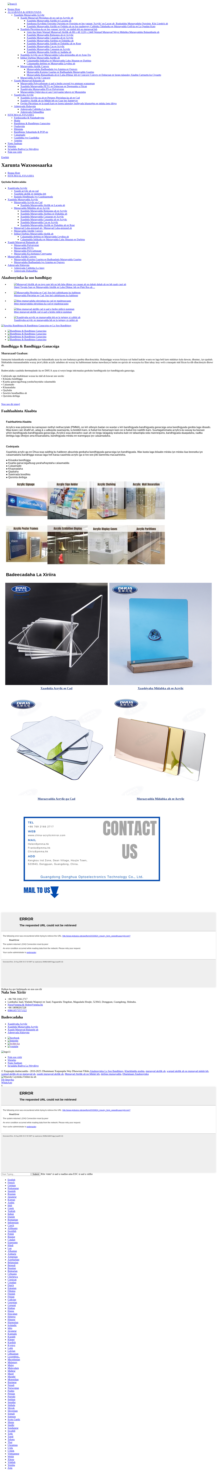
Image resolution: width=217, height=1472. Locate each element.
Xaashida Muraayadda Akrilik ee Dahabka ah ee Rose (54, 43)
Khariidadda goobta (134, 1071)
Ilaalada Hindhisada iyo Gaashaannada (33, 196)
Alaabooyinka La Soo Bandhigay (106, 1071)
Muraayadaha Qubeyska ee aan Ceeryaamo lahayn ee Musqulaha (53, 92)
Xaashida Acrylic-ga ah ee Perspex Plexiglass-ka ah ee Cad (50, 97)
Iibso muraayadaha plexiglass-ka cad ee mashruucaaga (41, 303)
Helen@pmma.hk (34, 1004)
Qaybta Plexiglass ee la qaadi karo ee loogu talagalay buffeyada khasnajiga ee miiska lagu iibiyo (68, 103)
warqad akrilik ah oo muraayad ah (18, 1074)
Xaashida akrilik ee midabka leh (30, 193)
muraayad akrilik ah (156, 1071)
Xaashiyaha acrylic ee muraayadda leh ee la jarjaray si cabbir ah (46, 320)
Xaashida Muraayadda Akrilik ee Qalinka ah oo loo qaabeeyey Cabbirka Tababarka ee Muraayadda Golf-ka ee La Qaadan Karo (91, 26)
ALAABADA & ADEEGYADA (24, 12)
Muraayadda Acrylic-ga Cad (28, 202)
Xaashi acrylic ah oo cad (26, 191)
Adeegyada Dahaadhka (32, 112)
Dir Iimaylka (7, 1079)
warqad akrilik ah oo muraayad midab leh (187, 1071)
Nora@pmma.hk (16, 1004)
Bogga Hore (14, 9)
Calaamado (19, 134)
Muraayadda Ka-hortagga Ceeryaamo (33, 253)
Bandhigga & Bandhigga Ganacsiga (32, 123)
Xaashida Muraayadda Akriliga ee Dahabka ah (50, 40)
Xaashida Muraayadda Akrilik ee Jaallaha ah (49, 52)
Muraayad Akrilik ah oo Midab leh (82, 1074)
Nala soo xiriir (15, 152)
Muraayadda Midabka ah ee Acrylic (32, 208)
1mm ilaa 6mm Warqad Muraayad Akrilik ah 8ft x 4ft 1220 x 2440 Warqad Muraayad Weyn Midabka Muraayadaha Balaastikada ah (93, 32)
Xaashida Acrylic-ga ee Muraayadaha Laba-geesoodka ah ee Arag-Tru (55, 55)
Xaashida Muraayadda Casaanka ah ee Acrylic (50, 37)
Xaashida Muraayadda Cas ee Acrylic (45, 46)
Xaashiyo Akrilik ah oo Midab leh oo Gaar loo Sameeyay (49, 100)
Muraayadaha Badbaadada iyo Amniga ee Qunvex (52, 69)
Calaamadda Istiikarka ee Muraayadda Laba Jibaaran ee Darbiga (59, 60)
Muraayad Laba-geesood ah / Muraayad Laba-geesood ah (43, 228)
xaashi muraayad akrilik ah (50, 1074)
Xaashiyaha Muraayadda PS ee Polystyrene (42, 89)
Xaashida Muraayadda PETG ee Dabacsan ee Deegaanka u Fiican (53, 86)
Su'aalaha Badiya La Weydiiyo (23, 149)
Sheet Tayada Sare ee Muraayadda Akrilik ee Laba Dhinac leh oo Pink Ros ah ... (54, 287)
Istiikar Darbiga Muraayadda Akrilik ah (40, 57)
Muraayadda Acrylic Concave (35, 77)
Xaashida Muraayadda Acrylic (29, 15)
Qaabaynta (19, 126)
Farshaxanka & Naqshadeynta (29, 117)
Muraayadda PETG (24, 248)
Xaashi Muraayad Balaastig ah (29, 80)
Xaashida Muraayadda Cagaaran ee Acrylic (48, 49)
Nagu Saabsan (15, 143)
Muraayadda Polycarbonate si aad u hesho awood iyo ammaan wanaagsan (57, 83)
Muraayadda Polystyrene (26, 245)
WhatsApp (6, 1082)
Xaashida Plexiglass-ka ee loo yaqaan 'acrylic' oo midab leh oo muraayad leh (58, 29)
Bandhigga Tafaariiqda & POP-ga (31, 132)
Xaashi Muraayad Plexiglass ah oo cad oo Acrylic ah (46, 17)
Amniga (18, 140)
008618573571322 (17, 1010)
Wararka (12, 146)
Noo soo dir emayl (10, 404)
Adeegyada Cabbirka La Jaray (35, 109)
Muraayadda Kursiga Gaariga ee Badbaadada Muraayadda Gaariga (60, 72)
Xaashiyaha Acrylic (24, 95)
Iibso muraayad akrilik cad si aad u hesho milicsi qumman (43, 312)
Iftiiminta (18, 129)
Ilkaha (17, 120)
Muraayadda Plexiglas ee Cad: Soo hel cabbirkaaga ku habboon (46, 295)
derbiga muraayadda (111, 1074)
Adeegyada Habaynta (25, 106)
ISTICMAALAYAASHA (21, 115)
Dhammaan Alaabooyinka (135, 1074)
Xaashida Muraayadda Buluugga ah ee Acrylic (50, 35)
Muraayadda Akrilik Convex (34, 66)
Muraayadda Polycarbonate (27, 251)
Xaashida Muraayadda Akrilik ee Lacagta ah (49, 20)
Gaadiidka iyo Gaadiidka (26, 137)
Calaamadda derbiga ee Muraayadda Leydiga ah (51, 63)
